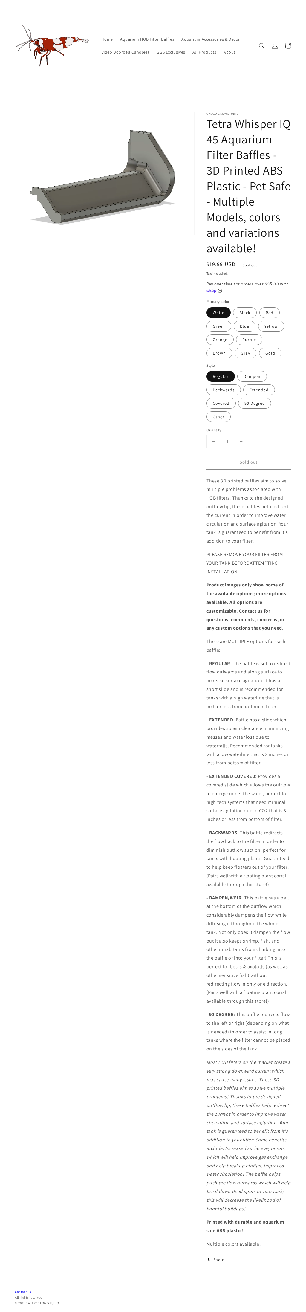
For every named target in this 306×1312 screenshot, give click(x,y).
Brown (219, 353)
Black (244, 312)
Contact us (23, 1292)
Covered (221, 403)
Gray (245, 353)
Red (269, 312)
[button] (261, 45)
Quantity (213, 430)
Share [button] (218, 1259)
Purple (249, 339)
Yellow (271, 326)
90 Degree (254, 403)
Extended (259, 389)
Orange (220, 339)
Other (218, 416)
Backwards (224, 389)
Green (219, 326)
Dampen (252, 376)
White (218, 312)
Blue (244, 326)
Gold (270, 353)
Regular (221, 376)
